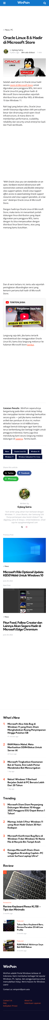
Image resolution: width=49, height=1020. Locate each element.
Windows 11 (9, 457)
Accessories (7, 902)
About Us (28, 1000)
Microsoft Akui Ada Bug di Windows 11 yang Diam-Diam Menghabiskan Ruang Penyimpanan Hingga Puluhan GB (27, 728)
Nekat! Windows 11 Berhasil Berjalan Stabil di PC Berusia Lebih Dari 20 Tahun (26, 782)
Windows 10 (35, 451)
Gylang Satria (17, 50)
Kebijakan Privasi (10, 1006)
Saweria (19, 438)
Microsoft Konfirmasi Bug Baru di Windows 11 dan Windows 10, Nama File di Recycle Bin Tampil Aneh (26, 838)
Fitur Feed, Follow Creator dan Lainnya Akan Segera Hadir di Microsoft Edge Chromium (22, 626)
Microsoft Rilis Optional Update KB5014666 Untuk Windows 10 (23, 573)
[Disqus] (24, 674)
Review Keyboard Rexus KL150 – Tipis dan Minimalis (22, 908)
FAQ (5, 1003)
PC (12, 30)
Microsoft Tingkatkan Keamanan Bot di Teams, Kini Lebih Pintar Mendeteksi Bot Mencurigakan (25, 764)
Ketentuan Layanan (32, 1003)
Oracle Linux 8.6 (20, 451)
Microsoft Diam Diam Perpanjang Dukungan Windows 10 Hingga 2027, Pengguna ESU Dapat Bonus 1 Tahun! (26, 809)
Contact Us (7, 1000)
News (7, 30)
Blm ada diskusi (28, 52)
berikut (30, 344)
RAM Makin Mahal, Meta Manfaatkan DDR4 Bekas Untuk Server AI (25, 747)
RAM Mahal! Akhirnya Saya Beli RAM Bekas (30, 945)
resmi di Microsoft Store (21, 85)
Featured (20, 921)
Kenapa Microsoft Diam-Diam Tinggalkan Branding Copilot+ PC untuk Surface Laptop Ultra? (25, 853)
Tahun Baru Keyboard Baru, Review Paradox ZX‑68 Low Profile (30, 927)
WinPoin (23, 2)
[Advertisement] (24, 15)
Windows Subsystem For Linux (29, 457)
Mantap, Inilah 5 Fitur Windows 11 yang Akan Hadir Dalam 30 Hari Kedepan (25, 824)
